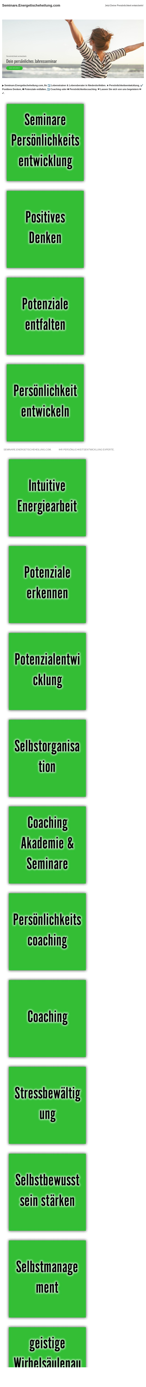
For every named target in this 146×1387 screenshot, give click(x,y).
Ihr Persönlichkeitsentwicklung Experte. (87, 449)
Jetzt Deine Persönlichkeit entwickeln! (124, 5)
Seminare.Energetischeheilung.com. (28, 449)
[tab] (28, 450)
